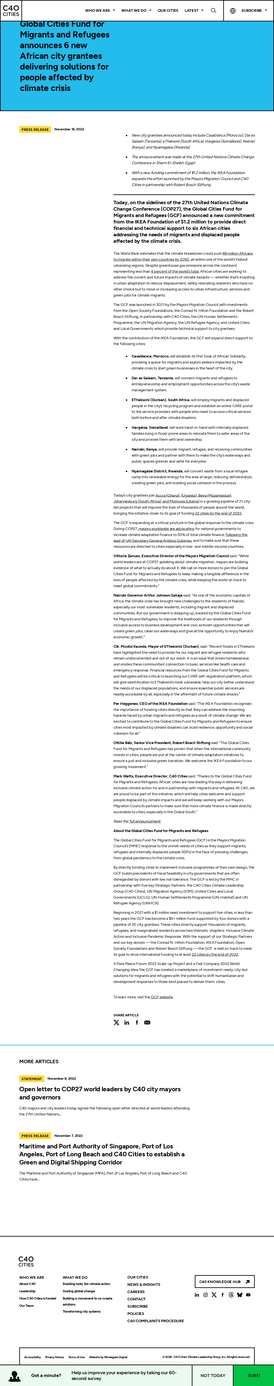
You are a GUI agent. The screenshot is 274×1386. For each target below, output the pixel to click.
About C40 (27, 1284)
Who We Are (97, 10)
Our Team (26, 1306)
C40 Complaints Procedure (155, 1320)
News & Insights (143, 1284)
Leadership (27, 1291)
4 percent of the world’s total (175, 271)
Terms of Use (76, 1357)
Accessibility (32, 1357)
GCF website (161, 997)
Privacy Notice (54, 1357)
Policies (135, 1313)
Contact (136, 1299)
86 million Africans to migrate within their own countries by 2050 (183, 256)
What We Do (133, 10)
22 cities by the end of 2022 (218, 513)
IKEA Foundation (154, 222)
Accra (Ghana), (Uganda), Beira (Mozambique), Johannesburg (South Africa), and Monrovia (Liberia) (172, 498)
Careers (136, 1291)
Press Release (35, 130)
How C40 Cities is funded (37, 1298)
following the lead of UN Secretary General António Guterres (180, 537)
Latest (191, 10)
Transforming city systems (81, 1312)
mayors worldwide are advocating (166, 528)
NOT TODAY (213, 1375)
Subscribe (137, 1306)
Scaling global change (79, 1291)
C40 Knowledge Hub (220, 1281)
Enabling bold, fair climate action (86, 1284)
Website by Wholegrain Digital (108, 1357)
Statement (32, 1079)
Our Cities (168, 10)
